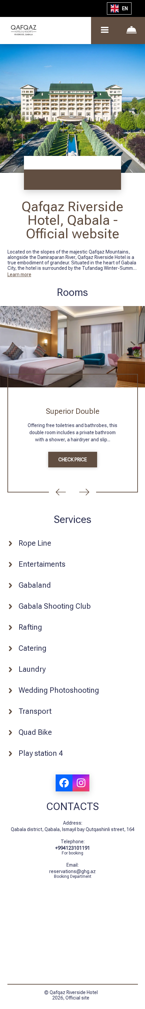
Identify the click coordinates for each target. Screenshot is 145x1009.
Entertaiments (42, 564)
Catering (33, 648)
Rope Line (35, 543)
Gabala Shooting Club (55, 606)
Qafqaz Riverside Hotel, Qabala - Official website (72, 220)
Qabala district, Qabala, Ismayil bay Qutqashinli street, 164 (73, 829)
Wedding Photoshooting (59, 690)
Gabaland (35, 585)
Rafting (30, 627)
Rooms (72, 292)
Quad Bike (35, 732)
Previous (60, 492)
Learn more (19, 274)
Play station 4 (41, 753)
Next (84, 492)
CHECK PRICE (72, 459)
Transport (35, 711)
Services (72, 519)
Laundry (32, 669)
